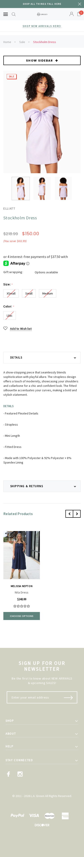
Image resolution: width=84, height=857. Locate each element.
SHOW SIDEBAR (39, 60)
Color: (8, 306)
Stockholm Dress (44, 42)
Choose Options (21, 616)
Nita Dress (21, 592)
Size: (8, 284)
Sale (22, 42)
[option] (42, 122)
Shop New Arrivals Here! (42, 26)
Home (7, 42)
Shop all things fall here (42, 3)
